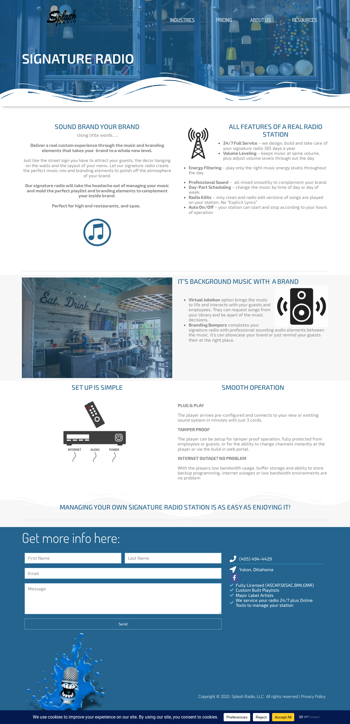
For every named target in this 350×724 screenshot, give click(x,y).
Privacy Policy (313, 696)
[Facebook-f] (235, 578)
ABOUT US (260, 19)
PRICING (224, 19)
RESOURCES (304, 19)
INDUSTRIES (182, 19)
